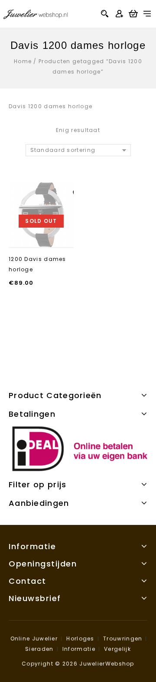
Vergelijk (117, 649)
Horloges (80, 638)
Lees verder (41, 239)
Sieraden (39, 649)
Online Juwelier (34, 638)
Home (23, 61)
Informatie (78, 649)
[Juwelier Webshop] (35, 13)
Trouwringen (122, 638)
